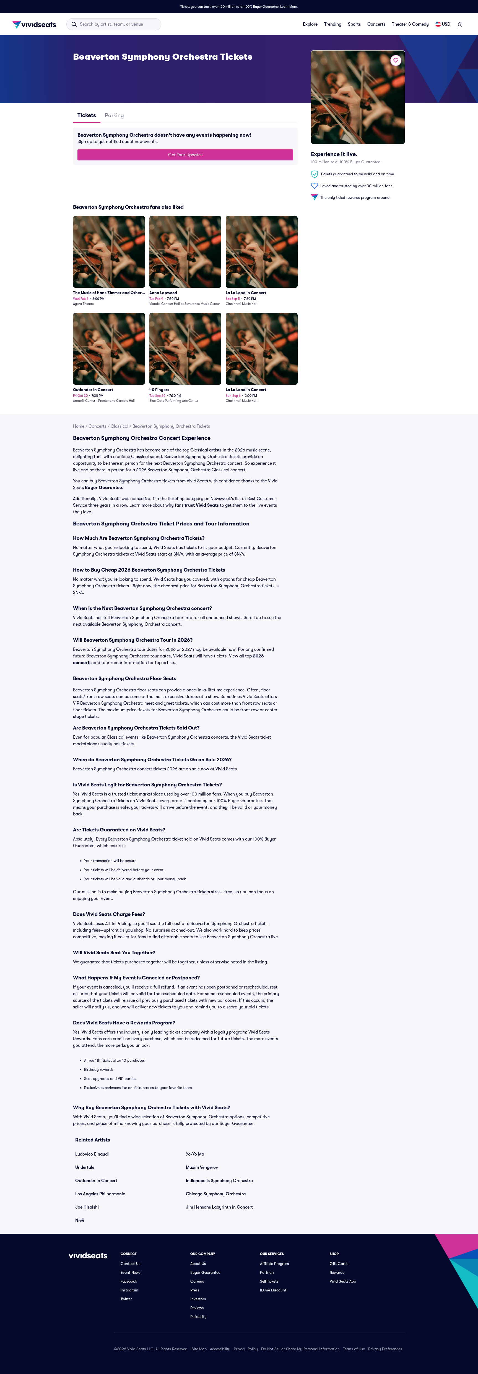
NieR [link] (79, 1220)
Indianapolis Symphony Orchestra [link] (219, 1180)
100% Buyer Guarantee (261, 7)
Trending (332, 24)
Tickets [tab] (86, 115)
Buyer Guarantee (103, 487)
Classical (119, 426)
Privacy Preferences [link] (385, 1349)
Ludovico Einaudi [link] (92, 1154)
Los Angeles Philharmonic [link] (100, 1193)
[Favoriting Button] (395, 60)
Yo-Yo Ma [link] (195, 1154)
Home (78, 426)
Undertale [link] (84, 1167)
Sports (354, 24)
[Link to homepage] (35, 24)
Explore (310, 24)
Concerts (376, 24)
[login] (460, 24)
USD (446, 24)
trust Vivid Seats (202, 505)
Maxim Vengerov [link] (202, 1167)
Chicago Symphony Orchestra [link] (216, 1193)
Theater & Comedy (410, 24)
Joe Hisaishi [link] (87, 1207)
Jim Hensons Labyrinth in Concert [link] (219, 1207)
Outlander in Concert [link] (96, 1180)
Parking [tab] (114, 115)
